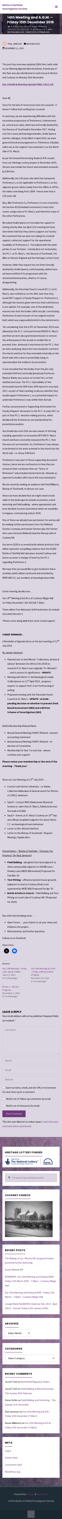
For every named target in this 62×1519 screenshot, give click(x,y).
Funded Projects (21, 26)
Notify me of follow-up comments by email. (28, 1098)
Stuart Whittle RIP (14, 1269)
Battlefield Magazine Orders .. (36, 1381)
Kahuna (30, 1494)
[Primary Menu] (56, 7)
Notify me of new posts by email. (23, 1105)
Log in (8, 1450)
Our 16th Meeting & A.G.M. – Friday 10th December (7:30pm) (43, 971)
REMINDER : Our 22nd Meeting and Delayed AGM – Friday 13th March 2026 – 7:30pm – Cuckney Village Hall (30, 1281)
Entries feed (11, 1457)
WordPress (42, 1494)
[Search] (9, 1177)
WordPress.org (12, 1471)
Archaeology (39, 29)
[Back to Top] (31, 1514)
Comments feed (13, 1464)
